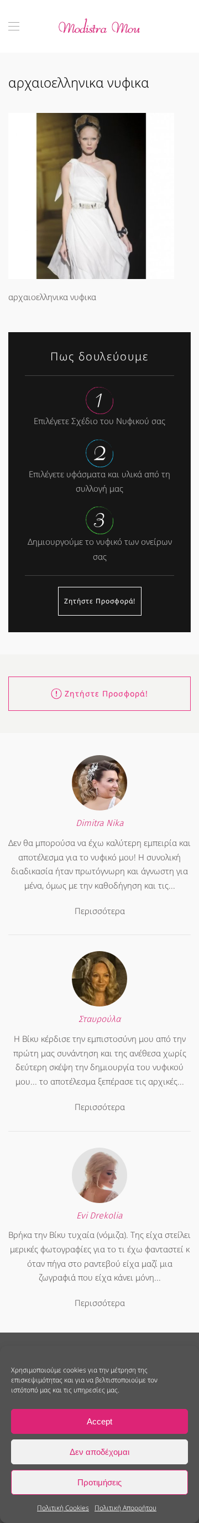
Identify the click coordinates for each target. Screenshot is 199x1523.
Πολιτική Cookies (63, 1507)
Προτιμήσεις (99, 1482)
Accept (99, 1421)
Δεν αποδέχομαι (99, 1452)
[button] (13, 26)
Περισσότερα (100, 910)
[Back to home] (99, 26)
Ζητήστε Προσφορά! (99, 601)
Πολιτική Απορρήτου (125, 1507)
